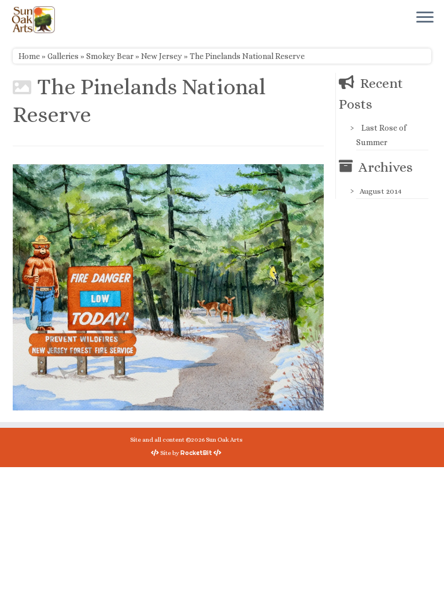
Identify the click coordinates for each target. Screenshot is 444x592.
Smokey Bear (110, 56)
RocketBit (196, 453)
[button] (168, 287)
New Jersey (161, 56)
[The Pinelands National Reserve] (168, 286)
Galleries (63, 56)
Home (29, 56)
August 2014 (381, 191)
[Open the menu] (425, 18)
